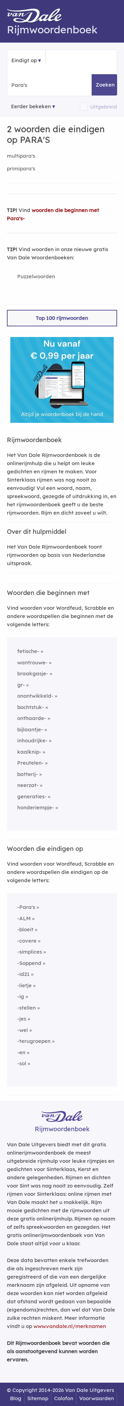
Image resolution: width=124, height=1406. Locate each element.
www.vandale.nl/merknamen (69, 1326)
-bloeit (25, 929)
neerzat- (28, 785)
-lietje (24, 985)
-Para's (26, 907)
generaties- (31, 796)
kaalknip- (29, 752)
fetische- (28, 651)
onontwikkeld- (35, 696)
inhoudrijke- (32, 740)
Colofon (63, 1398)
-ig (20, 996)
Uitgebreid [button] (103, 106)
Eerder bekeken (31, 106)
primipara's (21, 168)
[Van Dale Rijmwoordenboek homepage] (38, 17)
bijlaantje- (30, 729)
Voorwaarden (96, 1398)
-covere (27, 940)
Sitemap (37, 1398)
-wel (22, 1030)
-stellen (26, 1007)
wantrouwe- (32, 662)
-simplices (29, 951)
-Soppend (29, 963)
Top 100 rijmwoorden (62, 318)
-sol (21, 1063)
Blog (15, 1398)
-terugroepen (34, 1041)
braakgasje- (32, 673)
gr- (21, 685)
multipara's (21, 156)
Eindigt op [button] (24, 60)
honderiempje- (35, 807)
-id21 (23, 974)
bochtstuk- (30, 707)
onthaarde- (31, 718)
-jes (21, 1018)
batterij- (27, 774)
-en (21, 1052)
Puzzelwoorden (36, 276)
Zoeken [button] (105, 84)
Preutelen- (30, 763)
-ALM (24, 918)
